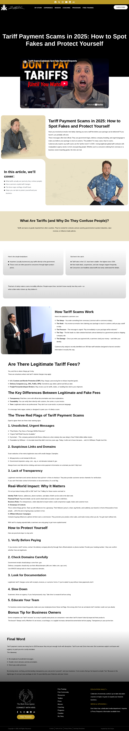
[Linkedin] (70, 2)
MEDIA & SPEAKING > (99, 704)
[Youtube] (66, 2)
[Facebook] (55, 2)
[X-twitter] (59, 2)
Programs (76, 8)
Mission (58, 8)
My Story (38, 8)
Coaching (66, 8)
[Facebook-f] (17, 712)
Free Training (88, 8)
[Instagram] (62, 2)
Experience (48, 8)
